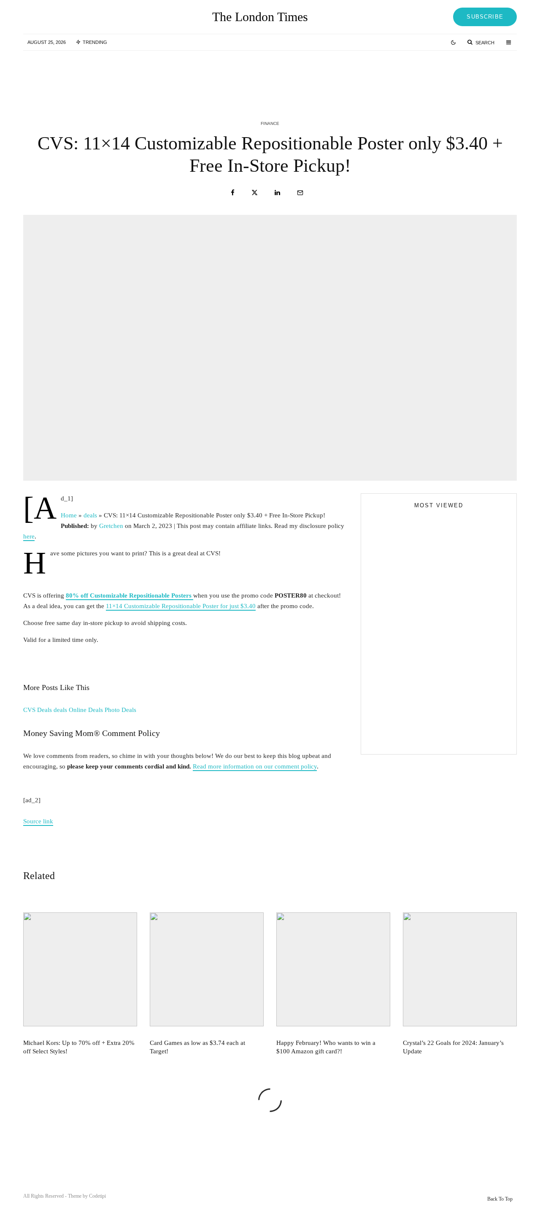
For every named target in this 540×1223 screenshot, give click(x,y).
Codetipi (97, 1196)
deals (60, 709)
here (29, 536)
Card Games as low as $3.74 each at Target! (290, 75)
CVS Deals (37, 709)
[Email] (300, 192)
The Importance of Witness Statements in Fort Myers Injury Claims (453, 667)
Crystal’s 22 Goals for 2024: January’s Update (453, 1047)
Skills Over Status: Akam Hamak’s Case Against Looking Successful (433, 653)
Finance (270, 123)
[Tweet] (254, 192)
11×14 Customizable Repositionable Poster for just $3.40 (181, 606)
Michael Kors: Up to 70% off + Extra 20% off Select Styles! (119, 75)
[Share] (233, 192)
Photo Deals (120, 709)
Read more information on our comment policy (255, 766)
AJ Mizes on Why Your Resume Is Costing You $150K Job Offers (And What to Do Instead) (432, 738)
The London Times (260, 17)
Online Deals (86, 709)
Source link (38, 821)
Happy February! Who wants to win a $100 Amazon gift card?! (458, 75)
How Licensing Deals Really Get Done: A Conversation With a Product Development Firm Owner (455, 705)
